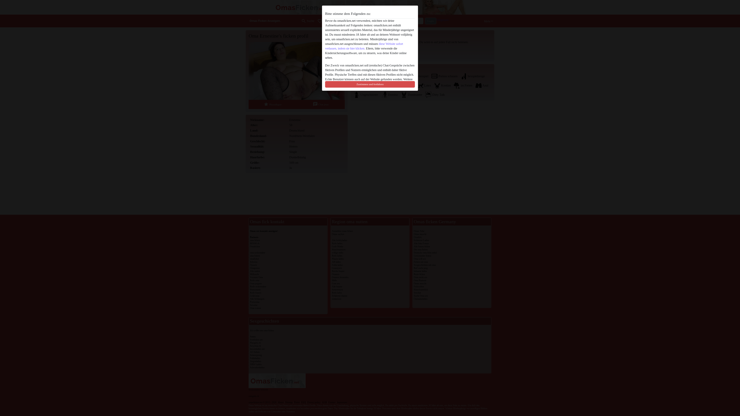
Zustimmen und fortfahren (370, 84)
